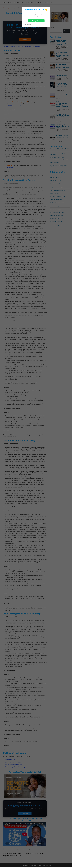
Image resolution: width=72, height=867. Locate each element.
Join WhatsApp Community (36, 21)
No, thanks (28, 24)
